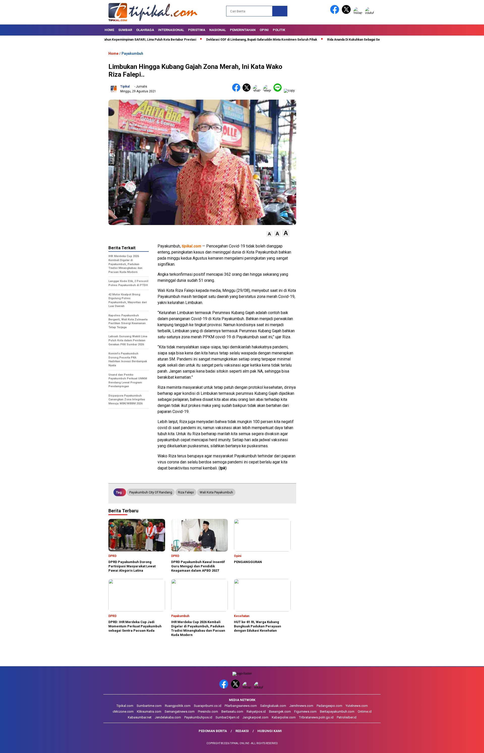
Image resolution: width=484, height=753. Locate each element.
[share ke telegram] (268, 90)
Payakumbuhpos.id (198, 717)
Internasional (171, 30)
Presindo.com (208, 711)
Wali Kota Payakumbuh (216, 492)
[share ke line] (279, 90)
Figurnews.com (305, 711)
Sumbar (125, 30)
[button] (269, 234)
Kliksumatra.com (149, 711)
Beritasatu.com (232, 711)
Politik (279, 30)
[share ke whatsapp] (258, 90)
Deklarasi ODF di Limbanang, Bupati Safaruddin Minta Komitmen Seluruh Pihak (238, 39)
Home (109, 30)
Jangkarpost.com (255, 717)
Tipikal (125, 86)
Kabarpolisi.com (284, 717)
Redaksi (242, 731)
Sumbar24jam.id (227, 717)
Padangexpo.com (329, 706)
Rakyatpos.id (256, 711)
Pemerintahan (243, 30)
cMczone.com (123, 711)
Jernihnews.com (301, 706)
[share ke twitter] (248, 90)
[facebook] (335, 13)
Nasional (217, 30)
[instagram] (358, 13)
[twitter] (347, 13)
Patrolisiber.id (346, 717)
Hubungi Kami (269, 731)
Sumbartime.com (149, 706)
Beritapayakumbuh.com (337, 711)
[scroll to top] (465, 745)
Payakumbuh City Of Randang (150, 492)
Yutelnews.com (357, 706)
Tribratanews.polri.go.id (316, 717)
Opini (264, 30)
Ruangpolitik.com (178, 706)
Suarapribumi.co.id (207, 706)
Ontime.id (365, 711)
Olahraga (145, 30)
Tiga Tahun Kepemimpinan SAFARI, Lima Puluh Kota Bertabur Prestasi (123, 39)
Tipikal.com (124, 706)
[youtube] (370, 13)
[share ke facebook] (237, 90)
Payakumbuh (132, 53)
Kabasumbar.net (140, 717)
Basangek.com (280, 711)
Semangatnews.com (180, 711)
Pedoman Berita (213, 731)
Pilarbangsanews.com (241, 706)
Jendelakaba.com (168, 717)
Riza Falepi (186, 492)
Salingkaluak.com (273, 706)
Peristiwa (196, 30)
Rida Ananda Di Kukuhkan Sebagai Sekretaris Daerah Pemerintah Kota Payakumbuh (363, 39)
